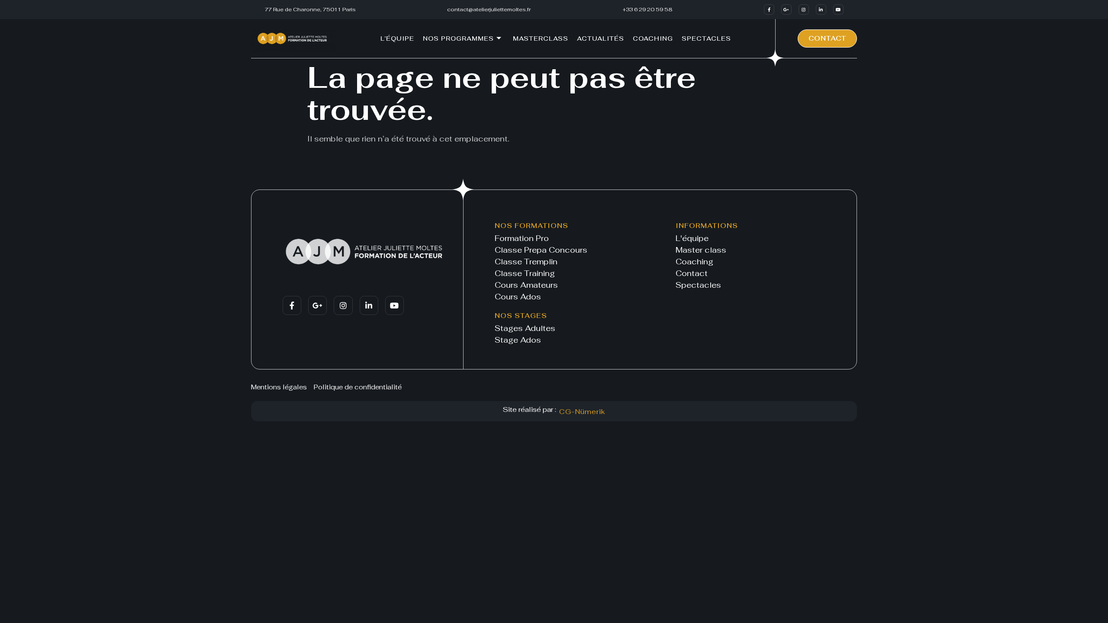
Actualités (600, 38)
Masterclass (540, 38)
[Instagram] (804, 9)
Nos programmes (458, 38)
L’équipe (397, 38)
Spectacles (706, 38)
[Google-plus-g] (786, 9)
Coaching (653, 38)
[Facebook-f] (769, 9)
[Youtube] (838, 9)
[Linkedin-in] (821, 9)
